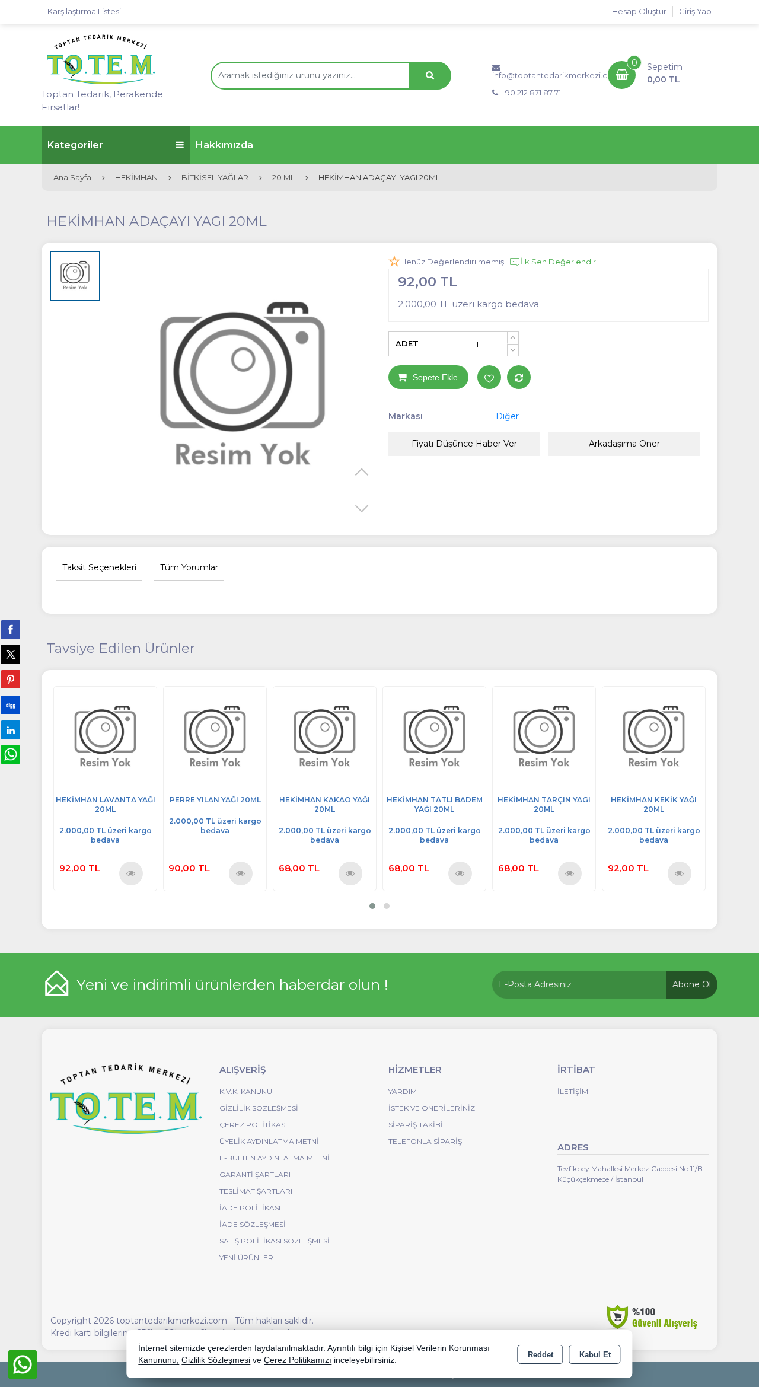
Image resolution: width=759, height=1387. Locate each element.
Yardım (402, 1091)
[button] (372, 906)
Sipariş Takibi (415, 1124)
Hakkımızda (224, 145)
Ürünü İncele (131, 873)
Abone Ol (691, 984)
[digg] (10, 704)
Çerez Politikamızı (297, 1360)
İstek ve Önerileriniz (431, 1108)
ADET (407, 343)
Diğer (507, 416)
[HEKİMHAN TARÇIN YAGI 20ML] (544, 736)
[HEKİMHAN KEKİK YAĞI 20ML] (653, 736)
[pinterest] (10, 678)
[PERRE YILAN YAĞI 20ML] (215, 736)
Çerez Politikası (253, 1124)
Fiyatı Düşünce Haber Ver (464, 443)
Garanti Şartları (255, 1174)
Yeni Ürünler (246, 1257)
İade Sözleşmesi (252, 1224)
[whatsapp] (10, 754)
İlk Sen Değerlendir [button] (558, 261)
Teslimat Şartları (255, 1191)
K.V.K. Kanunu (245, 1091)
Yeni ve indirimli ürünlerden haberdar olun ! (232, 984)
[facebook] (10, 629)
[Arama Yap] (430, 76)
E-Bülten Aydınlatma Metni (274, 1157)
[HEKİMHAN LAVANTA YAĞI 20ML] (105, 736)
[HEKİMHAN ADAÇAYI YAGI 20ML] (243, 388)
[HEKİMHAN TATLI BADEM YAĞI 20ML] (434, 736)
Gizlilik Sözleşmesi (258, 1108)
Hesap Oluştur (639, 11)
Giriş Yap (695, 11)
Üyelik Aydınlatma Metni (269, 1141)
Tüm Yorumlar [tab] (189, 567)
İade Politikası (249, 1207)
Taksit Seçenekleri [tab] (99, 567)
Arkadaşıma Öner (624, 443)
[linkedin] (10, 729)
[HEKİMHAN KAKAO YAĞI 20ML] (324, 736)
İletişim (572, 1091)
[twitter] (10, 654)
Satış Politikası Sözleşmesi (274, 1240)
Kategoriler (75, 145)
